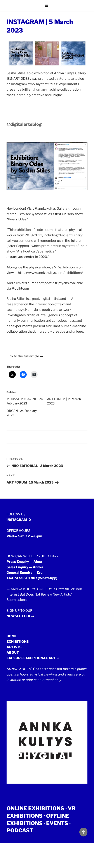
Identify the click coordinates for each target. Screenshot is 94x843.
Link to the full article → (25, 356)
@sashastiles (42, 214)
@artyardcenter (22, 257)
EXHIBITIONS (18, 642)
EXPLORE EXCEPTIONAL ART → (33, 658)
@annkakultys (45, 209)
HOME (12, 636)
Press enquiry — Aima (24, 562)
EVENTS (57, 823)
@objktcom (20, 288)
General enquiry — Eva (25, 573)
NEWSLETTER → (20, 616)
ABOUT (13, 653)
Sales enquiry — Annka (25, 567)
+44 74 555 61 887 (22, 578)
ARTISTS (14, 647)
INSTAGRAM (17, 520)
